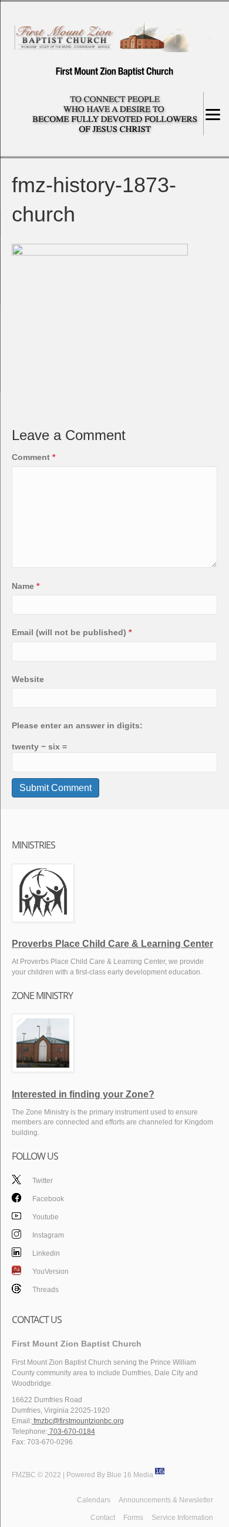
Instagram (48, 1235)
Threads (45, 1290)
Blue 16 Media (130, 1475)
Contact (102, 1518)
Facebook (48, 1199)
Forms (133, 1518)
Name (25, 586)
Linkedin (46, 1253)
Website (28, 679)
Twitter (42, 1181)
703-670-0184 (71, 1431)
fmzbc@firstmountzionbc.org (78, 1421)
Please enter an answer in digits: (77, 725)
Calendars (93, 1500)
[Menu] (213, 114)
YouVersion (50, 1271)
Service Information (182, 1518)
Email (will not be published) (72, 632)
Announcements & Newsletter (166, 1500)
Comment (33, 457)
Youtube (45, 1217)
